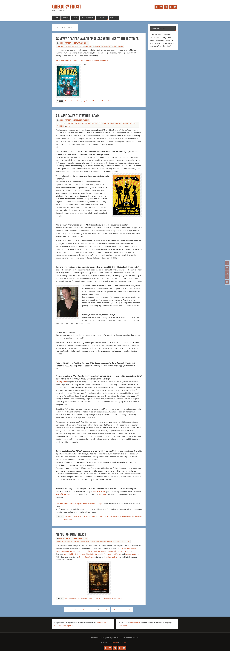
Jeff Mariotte (80, 554)
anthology (61, 541)
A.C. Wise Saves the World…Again (77, 116)
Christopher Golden (67, 551)
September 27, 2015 (81, 120)
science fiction (110, 46)
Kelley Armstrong (123, 548)
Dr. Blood (85, 516)
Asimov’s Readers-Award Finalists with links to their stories (97, 39)
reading (111, 123)
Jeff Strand (106, 554)
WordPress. (124, 642)
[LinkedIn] (227, 282)
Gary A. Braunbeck (108, 551)
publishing (98, 46)
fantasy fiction (70, 46)
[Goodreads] (227, 272)
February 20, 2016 (80, 43)
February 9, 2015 (80, 538)
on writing (92, 123)
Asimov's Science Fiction (73, 101)
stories (115, 101)
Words (120, 46)
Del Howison (95, 551)
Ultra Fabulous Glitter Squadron (130, 516)
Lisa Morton (116, 554)
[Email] (227, 268)
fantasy (60, 46)
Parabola (114, 642)
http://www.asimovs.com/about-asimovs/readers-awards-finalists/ (82, 60)
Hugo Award (86, 101)
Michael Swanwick (85, 46)
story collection (122, 541)
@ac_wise (103, 494)
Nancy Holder (69, 554)
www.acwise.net (98, 491)
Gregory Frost (66, 7)
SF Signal (108, 516)
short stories (108, 101)
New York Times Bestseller (104, 598)
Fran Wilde (123, 625)
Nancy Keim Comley (87, 557)
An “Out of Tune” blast (71, 534)
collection (61, 123)
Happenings (85, 541)
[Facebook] (227, 263)
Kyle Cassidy (135, 623)
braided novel (76, 516)
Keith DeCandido (83, 551)
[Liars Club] (227, 277)
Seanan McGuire (132, 554)
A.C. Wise (68, 516)
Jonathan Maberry (98, 541)
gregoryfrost (65, 43)
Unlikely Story (61, 382)
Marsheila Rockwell (94, 554)
